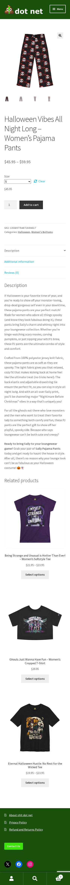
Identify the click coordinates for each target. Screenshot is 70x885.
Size (7, 176)
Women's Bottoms (42, 232)
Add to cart (31, 205)
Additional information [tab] (19, 261)
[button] (60, 36)
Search (35, 878)
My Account (11, 878)
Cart (54, 875)
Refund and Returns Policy (26, 829)
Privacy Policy (18, 822)
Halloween (24, 232)
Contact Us (13, 846)
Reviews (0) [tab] (11, 272)
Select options (35, 574)
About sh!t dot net (21, 815)
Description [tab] (11, 250)
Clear (41, 181)
